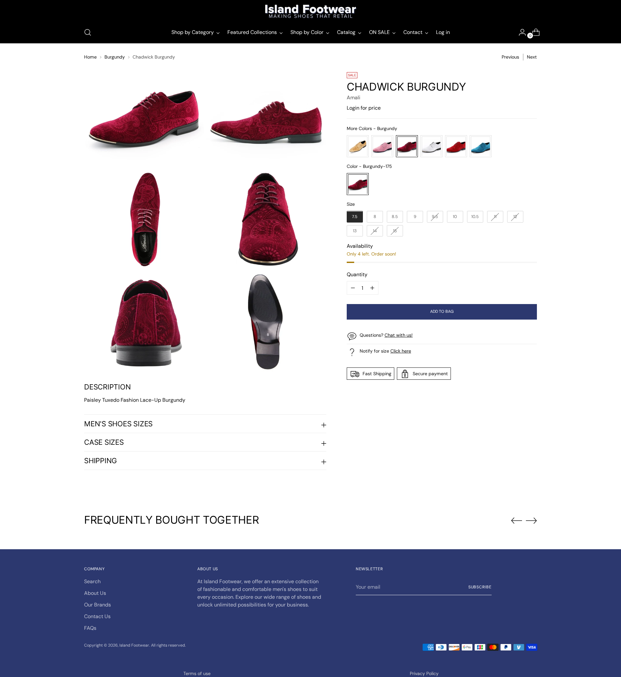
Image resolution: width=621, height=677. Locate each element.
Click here (400, 351)
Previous (510, 57)
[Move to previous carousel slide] (516, 520)
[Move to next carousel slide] (531, 520)
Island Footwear (134, 645)
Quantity (357, 274)
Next (532, 57)
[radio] (358, 147)
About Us (95, 593)
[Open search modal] (87, 32)
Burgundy (114, 57)
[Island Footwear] (310, 11)
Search (92, 581)
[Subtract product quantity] (372, 288)
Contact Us (97, 616)
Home (90, 57)
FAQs (90, 628)
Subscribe (480, 587)
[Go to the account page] (519, 32)
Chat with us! (399, 335)
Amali (353, 97)
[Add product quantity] (353, 288)
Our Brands (97, 604)
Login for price (364, 108)
